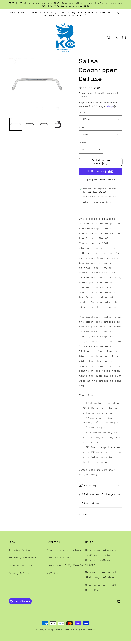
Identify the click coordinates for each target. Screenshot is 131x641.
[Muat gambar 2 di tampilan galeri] (30, 124)
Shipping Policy (20, 550)
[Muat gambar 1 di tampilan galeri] (15, 124)
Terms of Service (20, 565)
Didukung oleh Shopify (83, 630)
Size (81, 127)
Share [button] (86, 514)
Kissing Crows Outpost (57, 630)
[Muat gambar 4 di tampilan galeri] (58, 124)
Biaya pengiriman (89, 93)
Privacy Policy (19, 573)
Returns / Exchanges (22, 557)
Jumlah (83, 142)
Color (82, 112)
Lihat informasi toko (97, 201)
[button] (7, 37)
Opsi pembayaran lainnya (101, 179)
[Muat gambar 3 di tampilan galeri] (44, 124)
